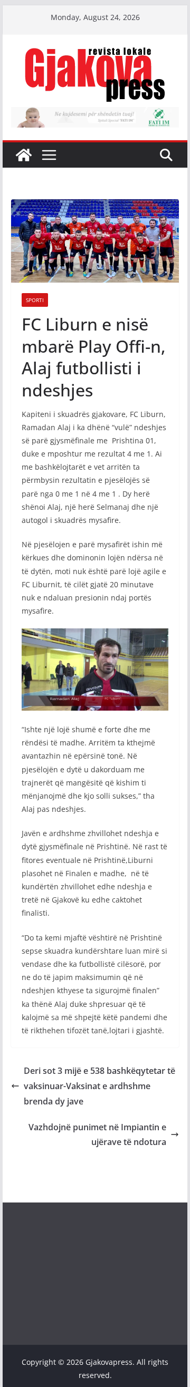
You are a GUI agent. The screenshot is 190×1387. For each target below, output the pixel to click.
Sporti (35, 300)
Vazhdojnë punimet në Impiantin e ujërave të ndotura (97, 1134)
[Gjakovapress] (23, 155)
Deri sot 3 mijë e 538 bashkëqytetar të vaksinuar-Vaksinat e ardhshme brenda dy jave (99, 1086)
